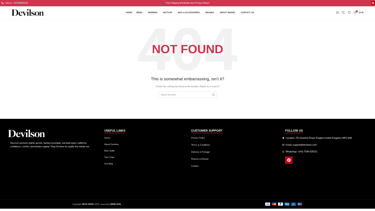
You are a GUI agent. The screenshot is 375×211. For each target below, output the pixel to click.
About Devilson (111, 144)
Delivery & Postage (200, 152)
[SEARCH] (213, 94)
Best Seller (109, 150)
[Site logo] (28, 12)
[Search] (343, 12)
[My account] (337, 12)
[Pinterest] (373, 3)
